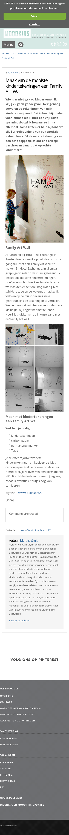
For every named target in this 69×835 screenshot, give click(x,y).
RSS (2, 787)
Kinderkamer (40, 530)
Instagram (7, 781)
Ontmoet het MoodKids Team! (21, 708)
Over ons (6, 696)
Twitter (5, 769)
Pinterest (6, 775)
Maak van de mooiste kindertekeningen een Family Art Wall (33, 86)
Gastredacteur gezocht (17, 715)
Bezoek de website (19, 620)
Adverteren (8, 739)
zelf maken (21, 530)
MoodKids (6, 53)
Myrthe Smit (13, 72)
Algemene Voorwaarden (17, 721)
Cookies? (34, 24)
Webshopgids (9, 745)
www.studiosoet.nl (30, 493)
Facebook (7, 763)
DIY (49, 530)
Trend (30, 530)
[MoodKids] (35, 37)
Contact (6, 702)
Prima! (34, 16)
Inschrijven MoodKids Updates (22, 805)
